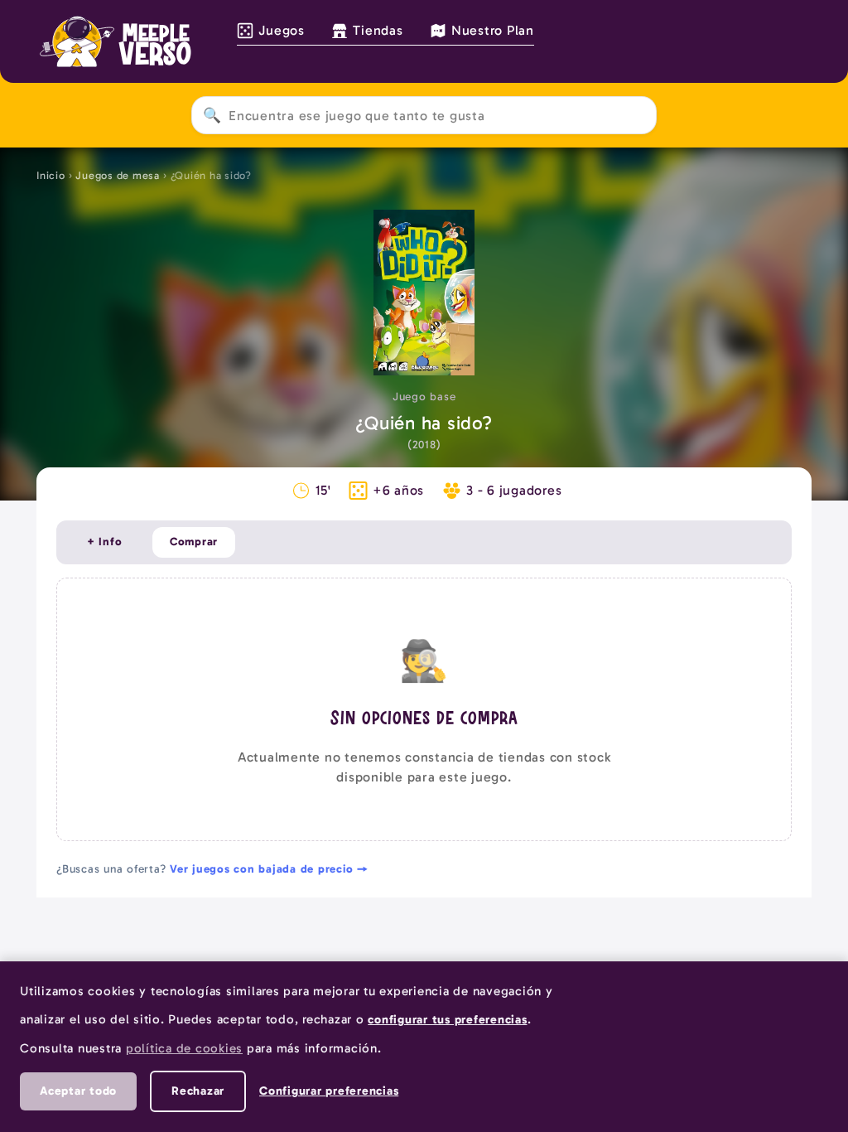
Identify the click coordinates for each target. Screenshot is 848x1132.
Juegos (281, 30)
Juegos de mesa (117, 175)
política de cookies (184, 1048)
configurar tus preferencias (447, 1019)
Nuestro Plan (492, 30)
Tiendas (377, 30)
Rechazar (197, 1090)
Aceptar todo (78, 1090)
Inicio (50, 175)
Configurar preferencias (328, 1090)
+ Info (105, 542)
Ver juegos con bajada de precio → (269, 869)
